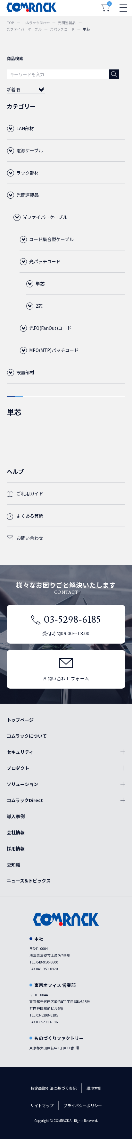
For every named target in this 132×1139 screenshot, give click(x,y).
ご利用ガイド (29, 493)
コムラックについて (27, 736)
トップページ (20, 720)
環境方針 (94, 1088)
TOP (10, 22)
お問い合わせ (29, 538)
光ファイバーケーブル (24, 29)
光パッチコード (62, 29)
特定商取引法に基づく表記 (53, 1088)
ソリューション (22, 784)
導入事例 (16, 816)
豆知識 (13, 864)
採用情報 (16, 848)
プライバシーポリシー (82, 1105)
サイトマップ (42, 1105)
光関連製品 (67, 22)
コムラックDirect (36, 22)
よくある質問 (29, 515)
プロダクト (18, 768)
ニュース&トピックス (29, 880)
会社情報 (16, 832)
